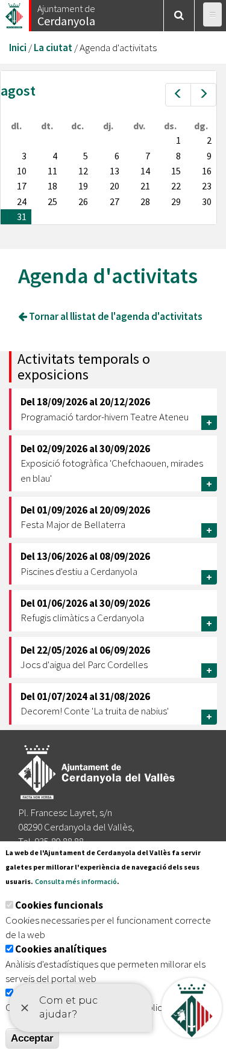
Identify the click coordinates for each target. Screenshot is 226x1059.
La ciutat (53, 47)
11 (52, 171)
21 (145, 186)
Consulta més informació (76, 881)
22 (176, 186)
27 (114, 201)
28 (145, 201)
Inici (18, 47)
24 (22, 201)
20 (114, 186)
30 (207, 201)
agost (18, 90)
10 (22, 171)
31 (22, 216)
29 (176, 201)
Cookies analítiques (61, 949)
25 (52, 201)
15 (176, 171)
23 (207, 186)
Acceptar (32, 1038)
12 (83, 171)
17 (22, 186)
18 (52, 186)
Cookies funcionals (59, 905)
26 (83, 201)
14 (145, 171)
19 (83, 186)
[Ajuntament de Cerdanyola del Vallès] (15, 12)
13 (114, 171)
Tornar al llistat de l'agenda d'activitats (114, 316)
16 (207, 171)
